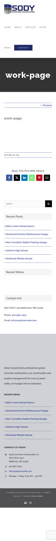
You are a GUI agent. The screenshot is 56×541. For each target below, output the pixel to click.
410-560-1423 (19, 315)
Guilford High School (17, 250)
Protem (40, 496)
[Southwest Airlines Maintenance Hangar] (8, 284)
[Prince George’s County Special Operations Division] (38, 284)
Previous (47, 105)
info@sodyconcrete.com (24, 320)
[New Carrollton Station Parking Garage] (28, 284)
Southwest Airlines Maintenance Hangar (27, 234)
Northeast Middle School (19, 258)
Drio (33, 496)
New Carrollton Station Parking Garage (26, 242)
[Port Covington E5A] (18, 284)
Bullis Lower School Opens (20, 226)
